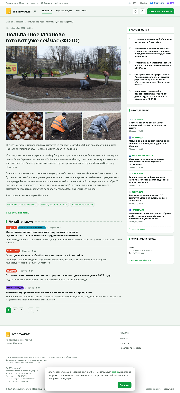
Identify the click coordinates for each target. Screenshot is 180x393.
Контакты (81, 10)
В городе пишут (140, 110)
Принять (124, 385)
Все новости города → (138, 229)
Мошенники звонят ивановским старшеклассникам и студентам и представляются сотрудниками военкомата (43, 233)
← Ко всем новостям (18, 212)
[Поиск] (142, 11)
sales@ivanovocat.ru (20, 381)
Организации (64, 10)
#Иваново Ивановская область (22, 204)
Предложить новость (130, 347)
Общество (11, 228)
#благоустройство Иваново (54, 204)
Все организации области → (140, 260)
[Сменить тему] (135, 11)
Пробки (143, 3)
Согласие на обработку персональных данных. (26, 360)
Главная (9, 21)
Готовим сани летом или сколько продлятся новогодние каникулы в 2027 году (58, 275)
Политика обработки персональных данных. (25, 362)
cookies (115, 371)
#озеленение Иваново (82, 204)
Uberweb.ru (169, 389)
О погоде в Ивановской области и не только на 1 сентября (44, 255)
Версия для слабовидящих (56, 3)
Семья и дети (13, 251)
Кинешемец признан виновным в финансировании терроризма (49, 292)
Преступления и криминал (32, 228)
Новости (47, 10)
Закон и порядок (15, 288)
